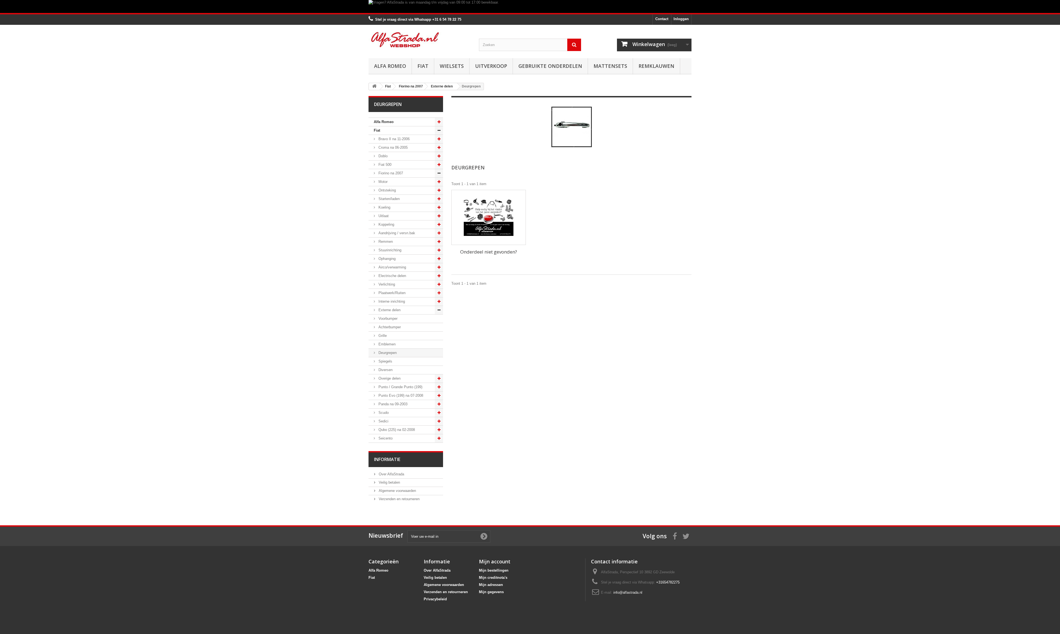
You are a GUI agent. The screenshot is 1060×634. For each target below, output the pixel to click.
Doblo (382, 156)
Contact (661, 19)
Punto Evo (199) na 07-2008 (400, 395)
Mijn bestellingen (493, 570)
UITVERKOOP (491, 66)
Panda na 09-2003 (392, 404)
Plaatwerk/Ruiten (391, 293)
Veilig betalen (389, 482)
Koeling (383, 207)
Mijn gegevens (491, 592)
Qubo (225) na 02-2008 (396, 430)
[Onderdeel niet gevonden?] (488, 217)
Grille (382, 336)
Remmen (385, 241)
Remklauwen (656, 66)
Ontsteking (386, 190)
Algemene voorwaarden (397, 491)
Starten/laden (388, 199)
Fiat (422, 66)
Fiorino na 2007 (390, 173)
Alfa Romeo (390, 66)
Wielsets (452, 66)
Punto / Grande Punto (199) (399, 387)
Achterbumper (389, 327)
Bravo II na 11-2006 (393, 139)
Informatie (387, 459)
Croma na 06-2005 (392, 147)
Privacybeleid (435, 599)
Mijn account (494, 561)
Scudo (383, 413)
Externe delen (389, 310)
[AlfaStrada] (420, 39)
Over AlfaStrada (391, 474)
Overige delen (389, 378)
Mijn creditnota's (493, 578)
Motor (382, 182)
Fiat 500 (384, 165)
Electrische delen (391, 276)
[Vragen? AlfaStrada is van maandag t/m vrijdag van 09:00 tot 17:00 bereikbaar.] (530, 6)
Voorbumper (387, 318)
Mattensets (610, 66)
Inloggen (681, 19)
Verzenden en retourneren (399, 499)
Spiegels (384, 361)
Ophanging (386, 259)
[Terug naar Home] (374, 86)
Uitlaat (383, 216)
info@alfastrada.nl (627, 592)
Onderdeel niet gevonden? (488, 252)
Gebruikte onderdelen (550, 66)
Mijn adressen (491, 585)
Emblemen (386, 344)
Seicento (385, 438)
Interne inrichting (391, 301)
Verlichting (386, 284)
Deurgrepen (387, 353)
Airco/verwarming (391, 267)
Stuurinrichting (389, 250)
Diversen (385, 370)
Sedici (382, 421)
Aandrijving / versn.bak (396, 233)
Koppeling (385, 224)
